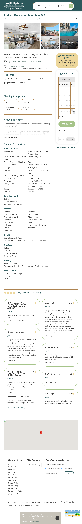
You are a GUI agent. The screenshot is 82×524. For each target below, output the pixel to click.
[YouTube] (70, 502)
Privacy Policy (13, 486)
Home (10, 464)
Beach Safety (13, 475)
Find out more (36, 521)
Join (69, 473)
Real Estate (12, 477)
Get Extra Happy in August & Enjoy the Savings (25, 61)
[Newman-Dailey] (17, 6)
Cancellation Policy (15, 491)
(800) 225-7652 (13, 494)
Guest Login (13, 480)
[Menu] (76, 6)
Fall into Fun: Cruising (16, 67)
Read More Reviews (15, 407)
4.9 (39, 19)
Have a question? (68, 147)
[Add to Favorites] (75, 18)
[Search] (40, 465)
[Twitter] (64, 502)
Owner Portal (13, 483)
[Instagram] (67, 502)
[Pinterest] (73, 502)
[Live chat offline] (72, 513)
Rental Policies (13, 488)
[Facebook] (62, 502)
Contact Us (12, 467)
